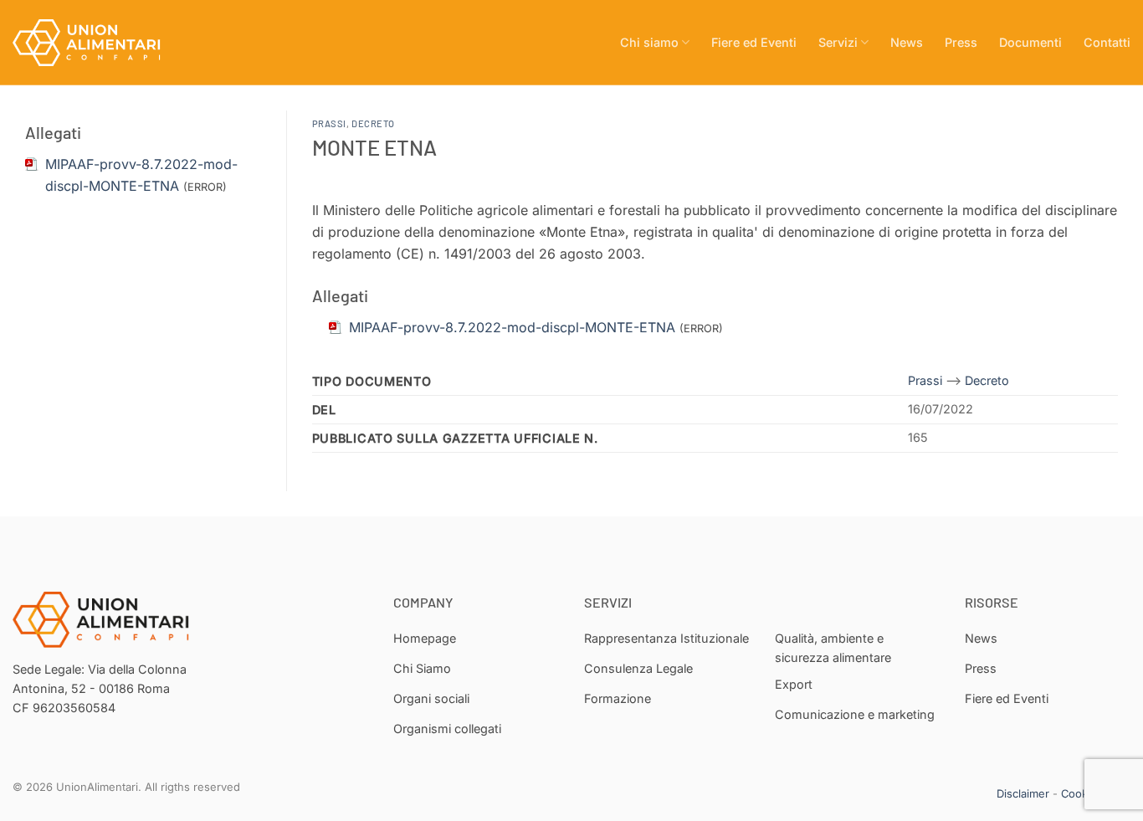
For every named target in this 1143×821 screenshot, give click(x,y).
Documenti (1030, 42)
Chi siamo (649, 42)
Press (961, 42)
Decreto (373, 123)
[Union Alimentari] (96, 42)
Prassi (329, 123)
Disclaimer (1023, 793)
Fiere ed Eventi (754, 42)
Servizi (838, 42)
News (906, 42)
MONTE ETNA (374, 147)
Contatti (1107, 42)
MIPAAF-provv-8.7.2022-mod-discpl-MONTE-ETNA (512, 327)
